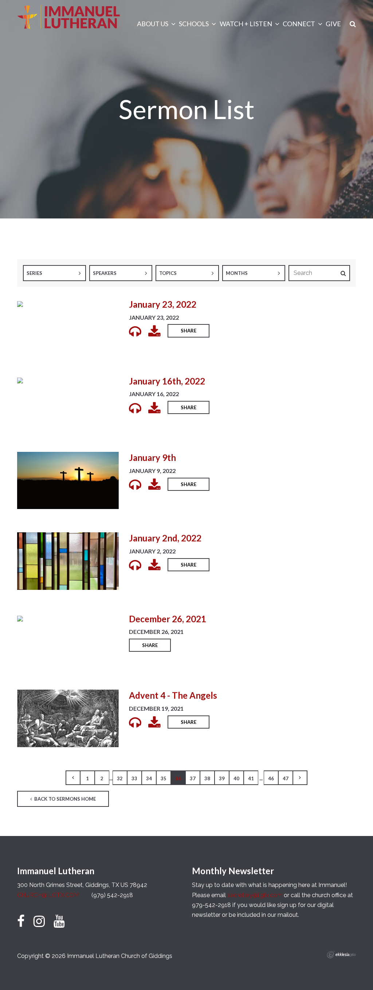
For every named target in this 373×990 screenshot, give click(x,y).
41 (251, 778)
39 (222, 778)
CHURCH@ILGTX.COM (48, 895)
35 (163, 778)
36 (178, 778)
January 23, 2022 (162, 304)
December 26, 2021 (167, 619)
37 (193, 778)
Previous (73, 777)
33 (134, 778)
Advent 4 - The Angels (173, 695)
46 (271, 778)
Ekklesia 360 (341, 954)
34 (149, 778)
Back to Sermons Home (64, 799)
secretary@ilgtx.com (254, 895)
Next (300, 777)
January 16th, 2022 (167, 381)
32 (120, 778)
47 (285, 778)
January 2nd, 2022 (165, 538)
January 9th (152, 457)
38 (207, 778)
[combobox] (54, 273)
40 (236, 778)
